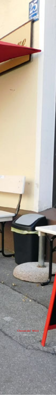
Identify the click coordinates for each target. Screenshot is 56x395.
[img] (28, 197)
